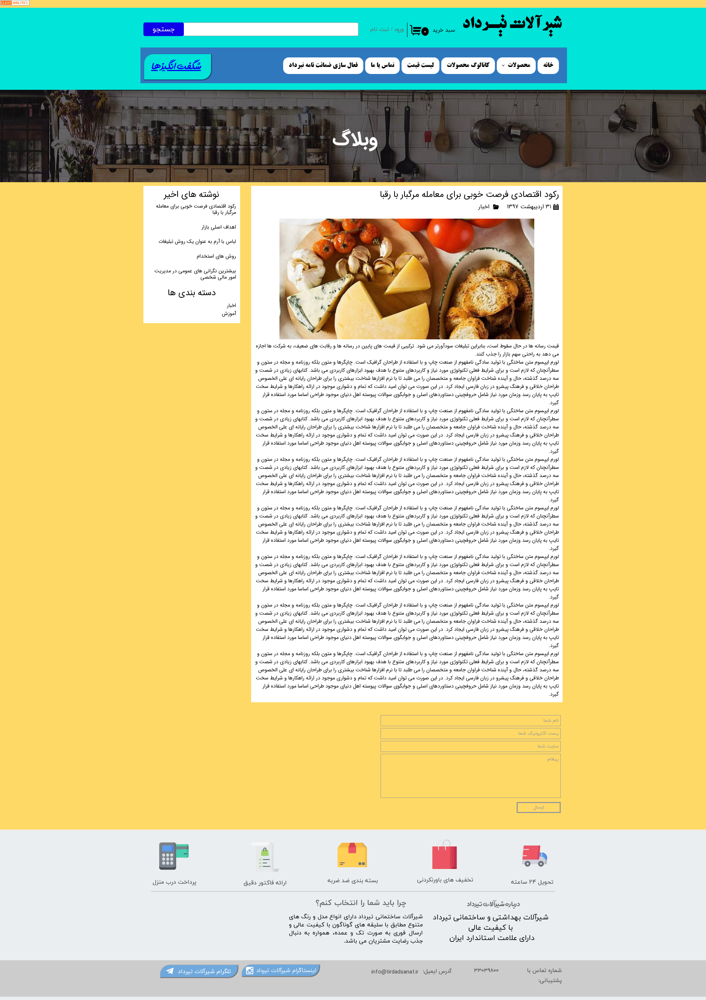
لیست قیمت (420, 65)
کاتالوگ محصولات (468, 65)
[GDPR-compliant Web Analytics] (14, 4)
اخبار (483, 206)
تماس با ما (382, 65)
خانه (548, 65)
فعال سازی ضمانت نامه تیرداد (323, 65)
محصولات (519, 65)
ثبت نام (379, 29)
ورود (399, 29)
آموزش (229, 314)
